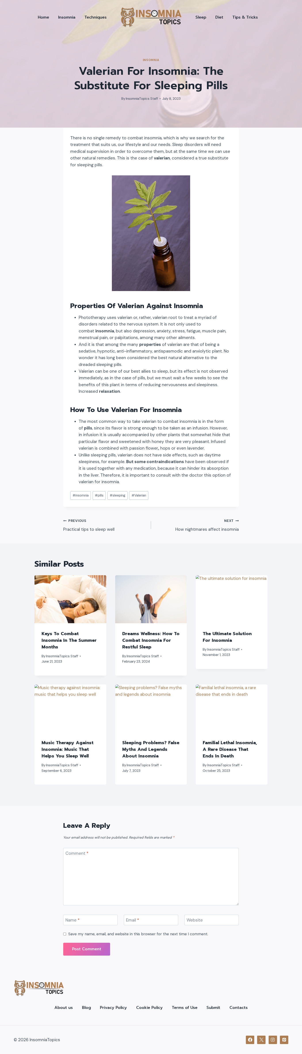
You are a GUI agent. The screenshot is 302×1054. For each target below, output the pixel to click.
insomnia (81, 495)
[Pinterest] (284, 1040)
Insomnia (66, 17)
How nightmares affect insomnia (207, 525)
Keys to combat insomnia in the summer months (69, 640)
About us (63, 1007)
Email (132, 920)
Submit (213, 1007)
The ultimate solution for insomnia (227, 637)
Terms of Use (184, 1007)
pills (99, 495)
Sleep (200, 17)
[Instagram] (273, 1040)
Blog (86, 1007)
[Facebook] (250, 1040)
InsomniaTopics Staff (142, 98)
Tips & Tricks (245, 17)
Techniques (95, 17)
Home (43, 17)
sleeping (117, 495)
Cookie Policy (149, 1007)
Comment (76, 853)
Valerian (139, 495)
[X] (261, 1040)
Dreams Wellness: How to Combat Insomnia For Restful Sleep (151, 640)
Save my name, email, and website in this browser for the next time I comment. (138, 933)
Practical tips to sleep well (89, 525)
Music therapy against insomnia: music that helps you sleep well (68, 749)
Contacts (238, 1007)
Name (72, 920)
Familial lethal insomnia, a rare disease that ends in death (230, 749)
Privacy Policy (113, 1007)
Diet (219, 17)
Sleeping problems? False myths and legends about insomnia (150, 749)
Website (195, 920)
